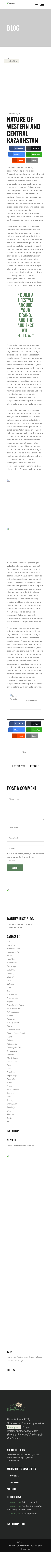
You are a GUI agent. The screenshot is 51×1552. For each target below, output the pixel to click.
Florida (10, 1015)
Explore (10, 1001)
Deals (9, 987)
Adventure (11, 945)
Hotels (9, 1026)
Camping (10, 973)
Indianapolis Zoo (13, 1047)
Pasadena (10, 1072)
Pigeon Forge (12, 1075)
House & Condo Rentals (16, 1033)
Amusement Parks (14, 952)
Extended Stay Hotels (15, 1005)
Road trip (13, 60)
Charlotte (10, 976)
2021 (8, 941)
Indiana (10, 1040)
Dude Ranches (12, 998)
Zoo (8, 1121)
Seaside (10, 1086)
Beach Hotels (12, 962)
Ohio (9, 1068)
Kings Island (12, 1050)
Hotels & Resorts (13, 1029)
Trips (9, 1110)
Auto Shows (11, 959)
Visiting (10, 1117)
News (9, 1065)
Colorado (10, 983)
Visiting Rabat (29, 1513)
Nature (9, 1360)
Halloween (11, 1019)
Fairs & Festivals (13, 1008)
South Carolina (13, 1089)
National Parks (13, 1061)
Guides (39, 1357)
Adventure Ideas (13, 948)
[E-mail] (11, 714)
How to (10, 1036)
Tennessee (10, 1093)
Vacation (10, 1114)
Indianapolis (12, 1043)
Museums (10, 1054)
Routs (9, 1082)
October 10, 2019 (15, 113)
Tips (8, 1096)
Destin (9, 991)
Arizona (10, 955)
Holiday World (13, 1022)
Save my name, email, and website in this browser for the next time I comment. (25, 856)
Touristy (10, 1100)
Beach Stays (11, 966)
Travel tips (11, 1107)
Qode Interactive (24, 1545)
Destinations (12, 994)
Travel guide (12, 1103)
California (11, 969)
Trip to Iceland (29, 1502)
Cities (9, 980)
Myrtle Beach (12, 1057)
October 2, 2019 (15, 1502)
